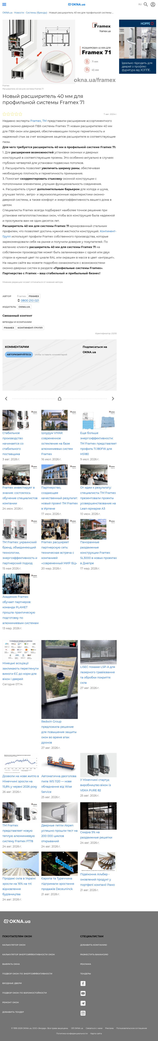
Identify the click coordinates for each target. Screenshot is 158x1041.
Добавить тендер (13, 1012)
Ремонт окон (10, 1002)
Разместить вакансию (94, 954)
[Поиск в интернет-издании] (146, 4)
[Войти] (153, 4)
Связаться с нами (94, 1028)
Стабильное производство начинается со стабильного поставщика (12, 443)
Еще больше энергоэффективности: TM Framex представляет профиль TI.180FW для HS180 (98, 443)
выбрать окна (11, 964)
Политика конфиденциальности (72, 1033)
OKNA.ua (24, 306)
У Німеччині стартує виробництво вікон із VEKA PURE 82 (95, 785)
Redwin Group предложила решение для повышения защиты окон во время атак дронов (59, 732)
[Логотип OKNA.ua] (76, 5)
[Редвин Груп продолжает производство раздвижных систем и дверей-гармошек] (113, 398)
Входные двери (12, 983)
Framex (9, 327)
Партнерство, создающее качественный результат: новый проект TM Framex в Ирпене (59, 498)
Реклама (85, 964)
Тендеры (85, 973)
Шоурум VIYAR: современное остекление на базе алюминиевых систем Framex (57, 443)
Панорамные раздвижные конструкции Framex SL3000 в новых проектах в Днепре (98, 553)
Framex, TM (38, 121)
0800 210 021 (30, 300)
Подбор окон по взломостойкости (24, 993)
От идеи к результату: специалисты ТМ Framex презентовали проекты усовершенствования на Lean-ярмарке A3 (98, 498)
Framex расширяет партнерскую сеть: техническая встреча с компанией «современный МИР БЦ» (59, 553)
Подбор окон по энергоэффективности (27, 973)
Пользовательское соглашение (131, 1028)
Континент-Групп (30, 327)
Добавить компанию (93, 945)
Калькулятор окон (13, 945)
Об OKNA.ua (77, 1028)
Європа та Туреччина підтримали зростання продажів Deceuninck (57, 884)
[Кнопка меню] (4, 4)
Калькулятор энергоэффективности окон (28, 954)
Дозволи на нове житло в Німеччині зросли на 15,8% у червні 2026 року (20, 781)
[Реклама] (137, 47)
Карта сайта (96, 1033)
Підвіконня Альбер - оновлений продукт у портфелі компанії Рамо (97, 880)
